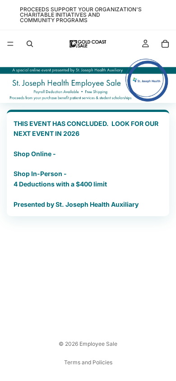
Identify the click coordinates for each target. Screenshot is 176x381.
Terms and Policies (88, 362)
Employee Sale (98, 343)
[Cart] (165, 44)
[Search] (30, 44)
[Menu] (10, 43)
